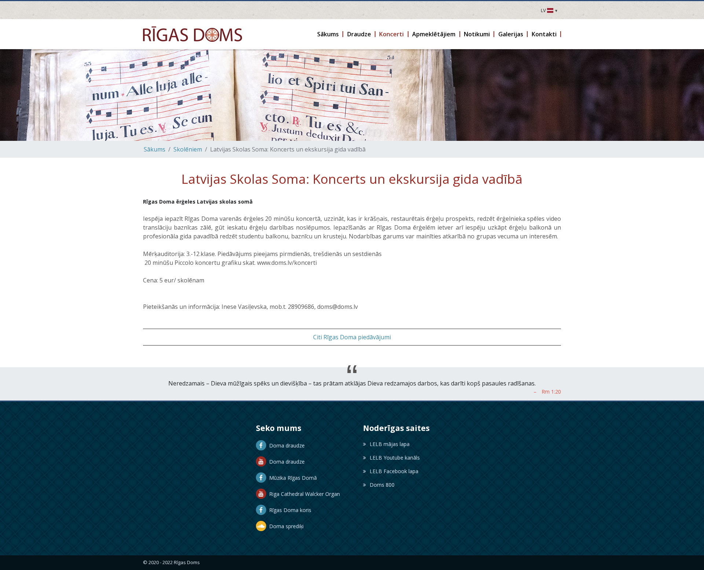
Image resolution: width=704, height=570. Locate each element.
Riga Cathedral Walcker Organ (303, 493)
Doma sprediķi (285, 526)
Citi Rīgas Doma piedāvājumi (352, 337)
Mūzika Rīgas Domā (291, 477)
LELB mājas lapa (390, 444)
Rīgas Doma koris (288, 510)
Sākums (154, 149)
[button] (329, 34)
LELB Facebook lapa (394, 471)
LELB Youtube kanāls (395, 457)
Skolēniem (187, 149)
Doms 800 (382, 484)
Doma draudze (285, 445)
